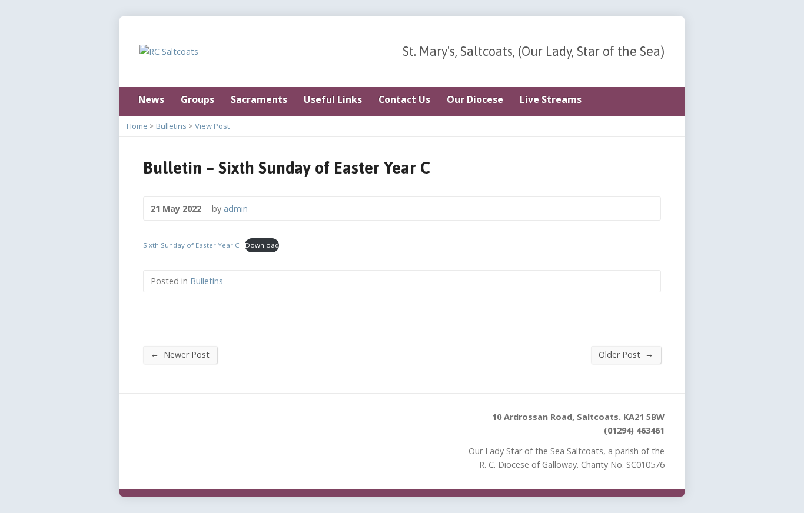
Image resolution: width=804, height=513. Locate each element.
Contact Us (404, 99)
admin (236, 208)
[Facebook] (644, 100)
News (151, 99)
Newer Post (180, 354)
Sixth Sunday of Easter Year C (191, 245)
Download (262, 245)
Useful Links (333, 99)
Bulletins (171, 126)
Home (137, 126)
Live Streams (551, 99)
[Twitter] (661, 100)
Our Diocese (475, 99)
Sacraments (259, 99)
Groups (197, 99)
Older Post (626, 354)
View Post (212, 126)
